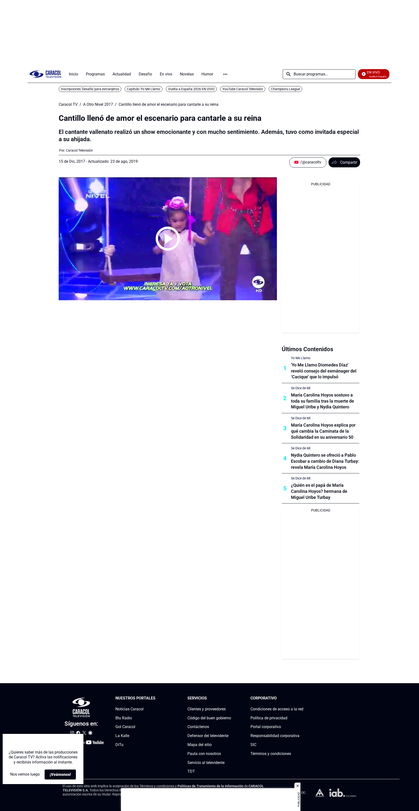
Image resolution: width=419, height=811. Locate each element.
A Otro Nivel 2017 (98, 104)
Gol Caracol (125, 727)
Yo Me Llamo (300, 358)
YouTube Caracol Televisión (242, 89)
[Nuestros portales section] (156, 698)
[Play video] (168, 239)
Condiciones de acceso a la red (276, 709)
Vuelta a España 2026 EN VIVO (191, 89)
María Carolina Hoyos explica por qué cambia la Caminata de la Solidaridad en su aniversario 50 (323, 431)
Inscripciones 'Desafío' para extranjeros (90, 89)
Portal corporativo (265, 727)
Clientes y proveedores (206, 709)
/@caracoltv (310, 162)
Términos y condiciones (270, 753)
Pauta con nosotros (204, 753)
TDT (191, 771)
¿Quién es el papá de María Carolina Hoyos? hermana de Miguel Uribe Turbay (319, 491)
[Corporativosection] (301, 698)
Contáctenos (198, 727)
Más (225, 74)
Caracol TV (68, 104)
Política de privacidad (268, 718)
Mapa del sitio (199, 744)
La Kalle (122, 735)
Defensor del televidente (207, 735)
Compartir (348, 162)
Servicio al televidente (206, 762)
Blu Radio (123, 718)
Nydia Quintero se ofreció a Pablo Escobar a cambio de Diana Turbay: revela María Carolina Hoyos (325, 461)
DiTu (119, 744)
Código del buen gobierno (209, 718)
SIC (253, 744)
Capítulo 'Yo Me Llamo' (143, 89)
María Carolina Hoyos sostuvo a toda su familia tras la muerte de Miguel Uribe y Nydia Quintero (322, 401)
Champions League (285, 89)
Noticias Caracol (129, 709)
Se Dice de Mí (300, 388)
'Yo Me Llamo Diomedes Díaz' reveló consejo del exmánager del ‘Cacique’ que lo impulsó (323, 371)
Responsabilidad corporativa (274, 735)
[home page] (45, 74)
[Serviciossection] (229, 698)
